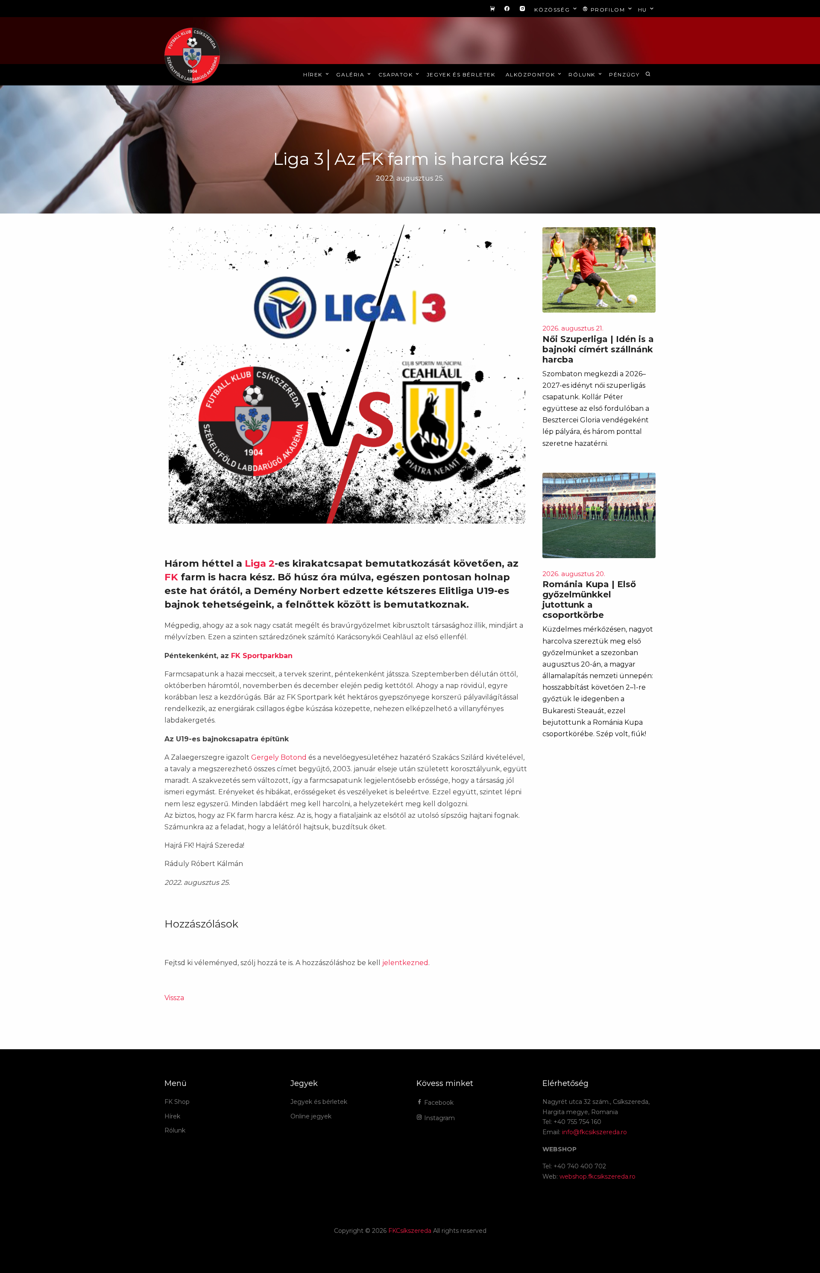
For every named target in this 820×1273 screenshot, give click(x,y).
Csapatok (396, 74)
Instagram (438, 1118)
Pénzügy (624, 74)
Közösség (552, 9)
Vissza (174, 998)
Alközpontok (531, 74)
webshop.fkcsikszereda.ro (597, 1176)
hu (643, 9)
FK (171, 577)
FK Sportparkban (262, 656)
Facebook (438, 1102)
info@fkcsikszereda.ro (594, 1132)
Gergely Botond (279, 757)
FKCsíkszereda (409, 1231)
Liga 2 (260, 563)
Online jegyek (310, 1116)
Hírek (314, 74)
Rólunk (582, 74)
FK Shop (177, 1102)
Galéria (351, 74)
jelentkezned (405, 963)
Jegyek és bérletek (461, 74)
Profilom (608, 9)
